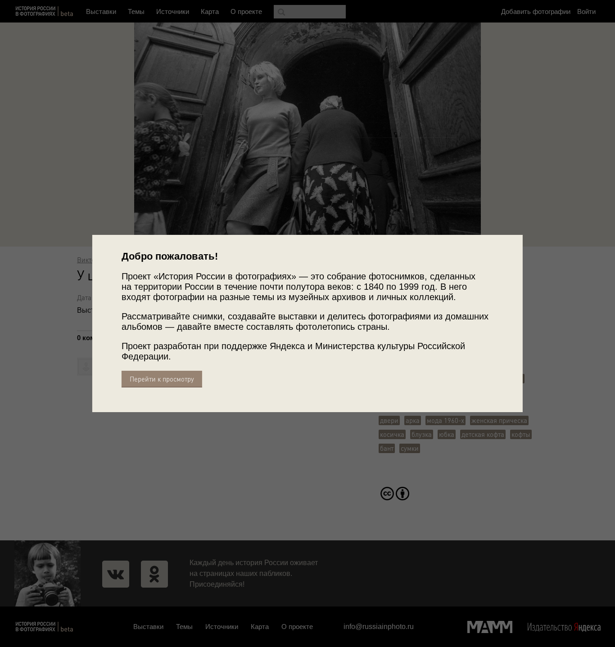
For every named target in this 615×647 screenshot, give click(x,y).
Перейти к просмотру (162, 379)
